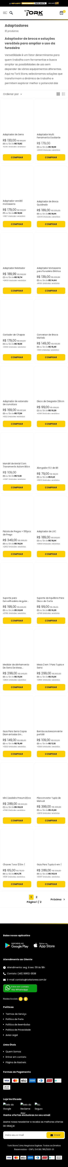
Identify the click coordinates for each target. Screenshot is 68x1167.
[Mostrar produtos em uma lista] (63, 94)
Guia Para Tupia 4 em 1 (49, 864)
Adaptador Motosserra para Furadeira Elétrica (49, 269)
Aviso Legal (12, 1035)
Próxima (56, 899)
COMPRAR (17, 157)
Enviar (57, 1134)
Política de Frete (15, 1019)
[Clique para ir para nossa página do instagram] (21, 999)
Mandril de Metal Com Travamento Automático (16, 465)
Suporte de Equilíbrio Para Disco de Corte (50, 600)
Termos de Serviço (16, 1014)
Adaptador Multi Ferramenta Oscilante (48, 136)
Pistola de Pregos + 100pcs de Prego (17, 533)
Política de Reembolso (18, 1024)
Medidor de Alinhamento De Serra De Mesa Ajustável (16, 666)
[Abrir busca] (11, 13)
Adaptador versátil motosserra (12, 202)
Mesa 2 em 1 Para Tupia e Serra (50, 666)
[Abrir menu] (5, 12)
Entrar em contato (16, 1057)
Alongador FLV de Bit (47, 468)
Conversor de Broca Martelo (47, 336)
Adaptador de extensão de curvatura (15, 403)
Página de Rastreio (16, 1062)
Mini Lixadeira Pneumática (17, 797)
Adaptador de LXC (46, 531)
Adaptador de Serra (13, 134)
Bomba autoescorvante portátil (49, 733)
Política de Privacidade (18, 1029)
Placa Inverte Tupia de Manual (49, 799)
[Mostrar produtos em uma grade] (58, 94)
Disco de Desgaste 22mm (51, 401)
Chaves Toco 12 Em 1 (14, 864)
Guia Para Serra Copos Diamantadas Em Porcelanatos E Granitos (15, 733)
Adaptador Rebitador (14, 268)
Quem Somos (13, 1051)
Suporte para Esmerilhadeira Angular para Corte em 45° (15, 600)
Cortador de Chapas (14, 334)
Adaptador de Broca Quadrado (47, 203)
